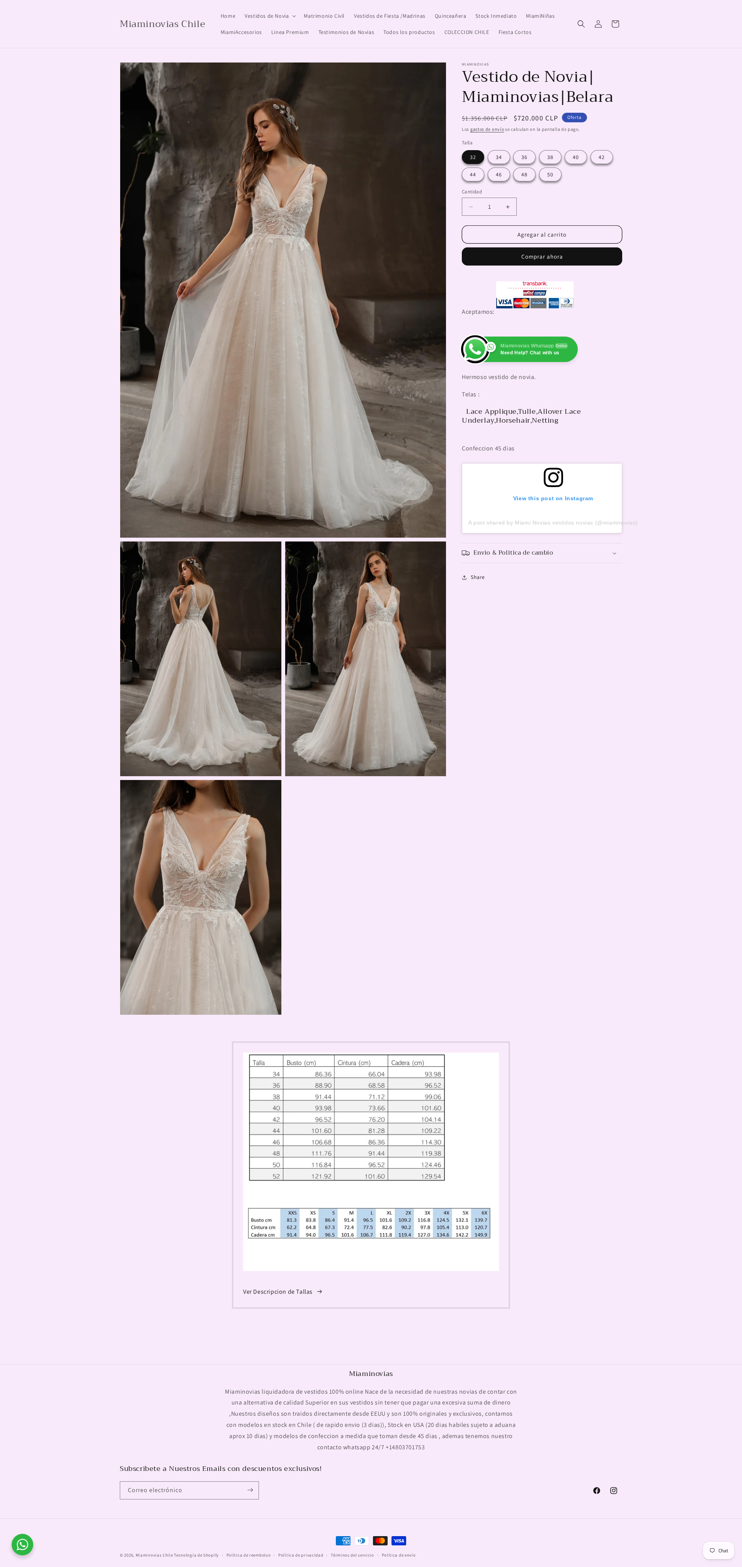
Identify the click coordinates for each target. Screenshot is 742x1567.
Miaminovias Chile (154, 1555)
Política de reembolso (248, 1555)
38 (550, 157)
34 (499, 157)
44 (473, 174)
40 (576, 157)
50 (550, 174)
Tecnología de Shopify (196, 1555)
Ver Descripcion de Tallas (278, 1292)
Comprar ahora (542, 257)
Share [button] (478, 577)
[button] (269, 16)
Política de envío (399, 1555)
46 (499, 174)
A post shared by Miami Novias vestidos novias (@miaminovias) (553, 523)
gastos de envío (487, 129)
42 (602, 157)
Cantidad (472, 191)
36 (524, 157)
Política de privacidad (300, 1555)
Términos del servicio (352, 1555)
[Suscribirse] (250, 1490)
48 (524, 174)
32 (473, 157)
